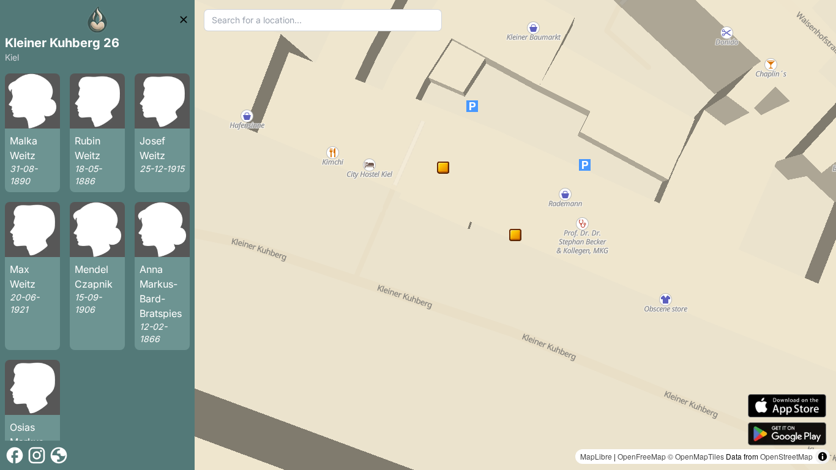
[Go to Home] (97, 19)
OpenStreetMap (786, 456)
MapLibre (596, 456)
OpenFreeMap (642, 456)
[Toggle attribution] (822, 456)
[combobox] (322, 20)
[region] (515, 235)
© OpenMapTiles (696, 456)
